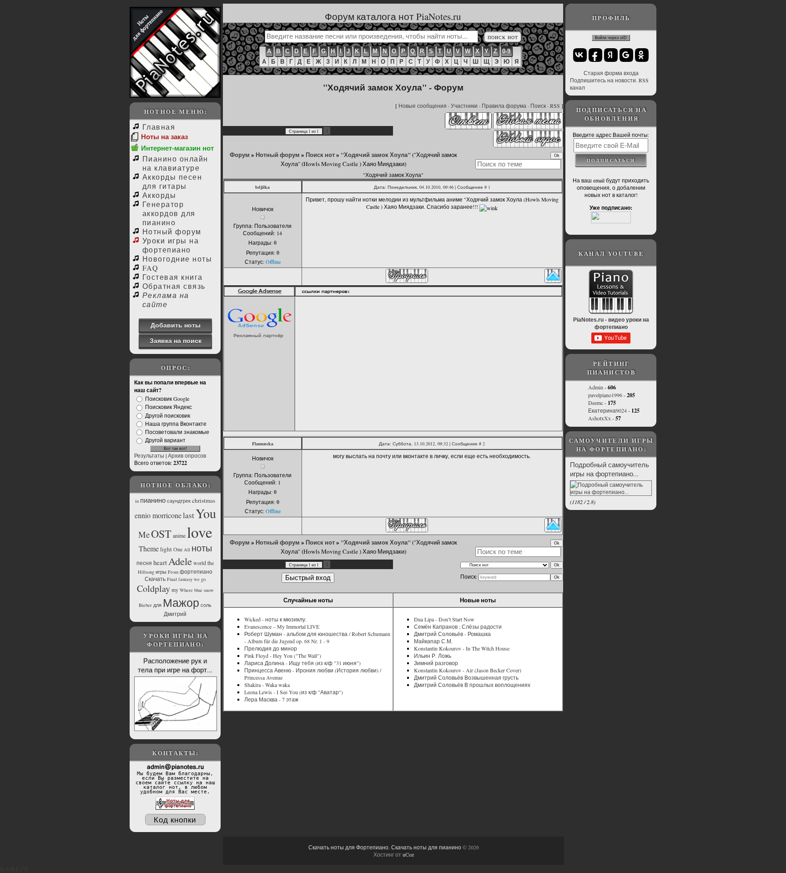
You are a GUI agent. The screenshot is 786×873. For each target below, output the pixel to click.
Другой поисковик (167, 415)
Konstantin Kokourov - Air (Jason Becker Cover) (467, 670)
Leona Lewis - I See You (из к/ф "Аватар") (293, 692)
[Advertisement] (429, 363)
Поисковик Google (167, 398)
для (157, 605)
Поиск (538, 105)
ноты (201, 548)
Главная (158, 126)
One (177, 549)
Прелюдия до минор (270, 648)
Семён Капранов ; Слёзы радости (458, 626)
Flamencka (262, 443)
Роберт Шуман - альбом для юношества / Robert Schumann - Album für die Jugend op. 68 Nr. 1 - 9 (317, 637)
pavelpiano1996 (605, 395)
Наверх (14, 869)
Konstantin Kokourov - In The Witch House (461, 648)
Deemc (595, 402)
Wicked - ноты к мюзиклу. (275, 619)
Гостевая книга (172, 277)
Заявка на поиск (176, 340)
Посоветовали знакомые (177, 431)
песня (144, 562)
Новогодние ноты (177, 258)
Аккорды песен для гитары (172, 181)
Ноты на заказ (164, 137)
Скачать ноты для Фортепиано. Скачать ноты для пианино (384, 847)
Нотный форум (172, 231)
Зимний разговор (436, 662)
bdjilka (262, 187)
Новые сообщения (422, 105)
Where (186, 590)
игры (161, 572)
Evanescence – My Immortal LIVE (281, 626)
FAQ (150, 267)
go (203, 579)
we (197, 579)
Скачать (155, 578)
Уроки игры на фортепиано (170, 245)
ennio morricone (158, 515)
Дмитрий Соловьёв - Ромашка (452, 633)
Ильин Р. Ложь (432, 655)
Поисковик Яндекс (168, 407)
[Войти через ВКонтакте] (580, 55)
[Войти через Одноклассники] (642, 55)
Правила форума (504, 105)
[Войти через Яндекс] (611, 55)
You (206, 513)
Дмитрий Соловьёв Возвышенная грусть (466, 677)
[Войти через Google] (626, 55)
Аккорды (159, 195)
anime (179, 535)
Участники (464, 105)
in (137, 501)
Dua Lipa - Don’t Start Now (444, 619)
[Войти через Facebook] (595, 55)
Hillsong (146, 572)
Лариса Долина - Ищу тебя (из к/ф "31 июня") (302, 662)
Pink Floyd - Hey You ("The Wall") (282, 655)
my (174, 589)
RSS (555, 105)
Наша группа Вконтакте (176, 423)
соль (206, 605)
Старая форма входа (611, 72)
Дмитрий (175, 613)
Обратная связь (174, 286)
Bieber (145, 605)
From (173, 572)
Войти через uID (611, 37)
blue (198, 590)
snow (209, 590)
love (199, 532)
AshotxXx (599, 418)
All (187, 549)
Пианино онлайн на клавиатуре (175, 163)
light (166, 549)
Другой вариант (165, 440)
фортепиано (196, 571)
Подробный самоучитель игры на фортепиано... (609, 469)
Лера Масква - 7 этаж (271, 699)
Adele (180, 561)
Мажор (181, 602)
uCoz (408, 854)
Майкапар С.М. (433, 641)
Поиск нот (320, 154)
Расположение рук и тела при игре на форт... (175, 665)
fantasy (185, 579)
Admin (595, 387)
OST (161, 533)
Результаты (149, 455)
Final (172, 579)
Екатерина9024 (607, 410)
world (199, 562)
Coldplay (153, 588)
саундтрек (179, 501)
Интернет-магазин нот (177, 148)
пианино (153, 500)
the (210, 562)
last (188, 515)
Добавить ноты (176, 325)
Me (144, 534)
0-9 (506, 51)
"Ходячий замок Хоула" (376, 154)
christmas (203, 500)
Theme (149, 548)
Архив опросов (187, 455)
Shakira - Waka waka (267, 684)
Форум (240, 154)
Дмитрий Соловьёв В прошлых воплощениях (472, 684)
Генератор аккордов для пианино (169, 213)
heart (160, 562)
